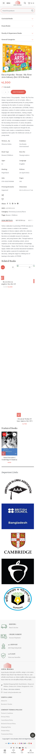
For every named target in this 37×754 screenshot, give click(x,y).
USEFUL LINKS (6, 697)
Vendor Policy (5, 730)
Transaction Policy (7, 734)
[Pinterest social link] (12, 203)
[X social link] (10, 203)
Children (14, 215)
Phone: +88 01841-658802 (11, 689)
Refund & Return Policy (8, 723)
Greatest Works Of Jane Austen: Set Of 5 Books (26, 421)
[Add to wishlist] (3, 199)
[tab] (7, 220)
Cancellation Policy (7, 720)
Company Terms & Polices (11, 710)
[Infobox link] (18, 626)
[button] (4, 278)
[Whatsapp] (32, 735)
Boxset (8, 215)
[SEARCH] (32, 10)
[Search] (25, 3)
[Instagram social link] (16, 747)
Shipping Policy (6, 727)
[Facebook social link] (7, 203)
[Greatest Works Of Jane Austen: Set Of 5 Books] (26, 341)
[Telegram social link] (17, 203)
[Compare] (3, 195)
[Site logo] (17, 3)
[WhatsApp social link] (25, 747)
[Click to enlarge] (6, 68)
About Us (4, 701)
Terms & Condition (7, 713)
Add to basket (18, 92)
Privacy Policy (5, 717)
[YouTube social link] (19, 747)
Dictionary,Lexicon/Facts (17, 211)
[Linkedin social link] (15, 203)
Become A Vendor (6, 704)
